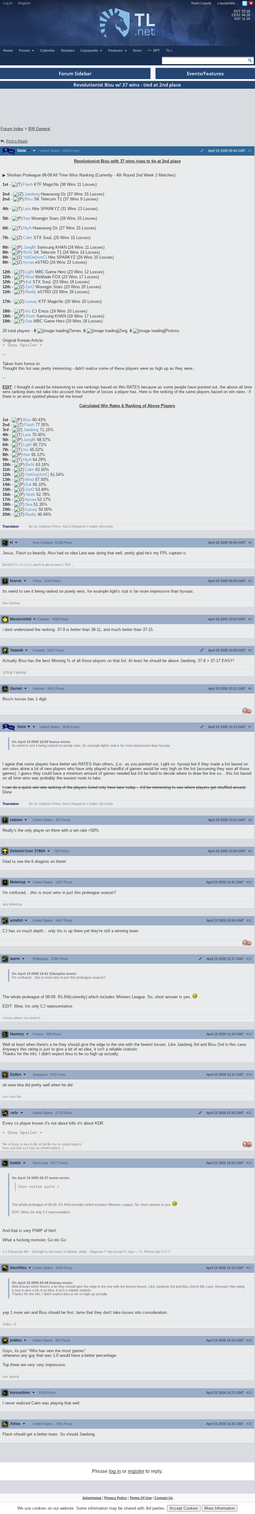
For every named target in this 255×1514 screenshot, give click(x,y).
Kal (28, 282)
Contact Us (164, 1498)
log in (115, 1471)
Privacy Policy (115, 1498)
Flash (28, 184)
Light (29, 272)
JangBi (29, 247)
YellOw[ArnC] (35, 257)
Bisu (29, 199)
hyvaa (28, 262)
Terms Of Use (141, 1498)
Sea (28, 321)
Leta (27, 208)
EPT (156, 50)
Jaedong (31, 194)
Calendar (47, 50)
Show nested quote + (38, 1187)
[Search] (250, 60)
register (136, 1471)
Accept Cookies (183, 1508)
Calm (27, 237)
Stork (30, 316)
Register (24, 3)
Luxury (31, 301)
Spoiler (22, 345)
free (26, 218)
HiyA (27, 228)
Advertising (91, 1498)
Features (115, 50)
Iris (28, 311)
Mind (29, 277)
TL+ (169, 50)
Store (137, 50)
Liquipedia (226, 3)
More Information (219, 1508)
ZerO (29, 286)
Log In (7, 3)
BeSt (27, 252)
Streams (67, 50)
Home (8, 50)
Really (30, 291)
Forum (25, 50)
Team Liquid (201, 3)
